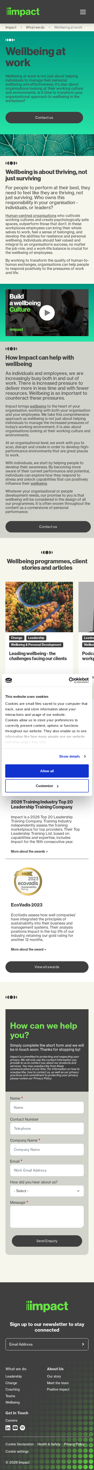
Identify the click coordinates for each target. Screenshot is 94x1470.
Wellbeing (12, 1402)
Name (15, 1098)
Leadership (13, 1376)
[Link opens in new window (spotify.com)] (22, 1427)
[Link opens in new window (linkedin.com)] (8, 1427)
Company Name (23, 1140)
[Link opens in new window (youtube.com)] (15, 1427)
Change (11, 1383)
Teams (10, 1396)
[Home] (12, 12)
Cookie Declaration (19, 1444)
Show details (69, 756)
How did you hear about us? (34, 1182)
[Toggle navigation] (83, 11)
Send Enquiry (47, 1241)
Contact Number (24, 1119)
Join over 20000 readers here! (83, 1344)
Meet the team (58, 1383)
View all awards (47, 967)
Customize (44, 786)
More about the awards (29, 852)
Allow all (47, 771)
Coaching (12, 1389)
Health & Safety (48, 1444)
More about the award (28, 949)
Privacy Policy (74, 1444)
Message (17, 1202)
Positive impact (58, 1389)
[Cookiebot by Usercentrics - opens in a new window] (69, 680)
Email (15, 1161)
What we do (35, 27)
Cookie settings (17, 1451)
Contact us (44, 117)
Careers (11, 1420)
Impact (11, 27)
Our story (54, 1376)
